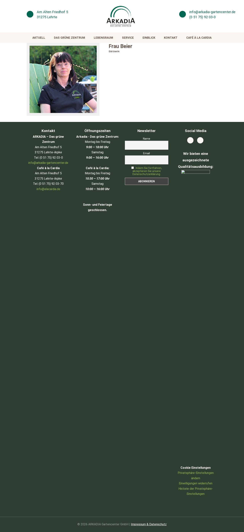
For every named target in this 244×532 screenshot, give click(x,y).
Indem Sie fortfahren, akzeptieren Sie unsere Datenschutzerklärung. (147, 171)
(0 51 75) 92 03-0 (202, 17)
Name (146, 138)
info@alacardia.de (48, 189)
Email (146, 153)
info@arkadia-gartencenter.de (212, 12)
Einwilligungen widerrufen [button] (195, 483)
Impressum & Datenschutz (149, 524)
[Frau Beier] (63, 79)
